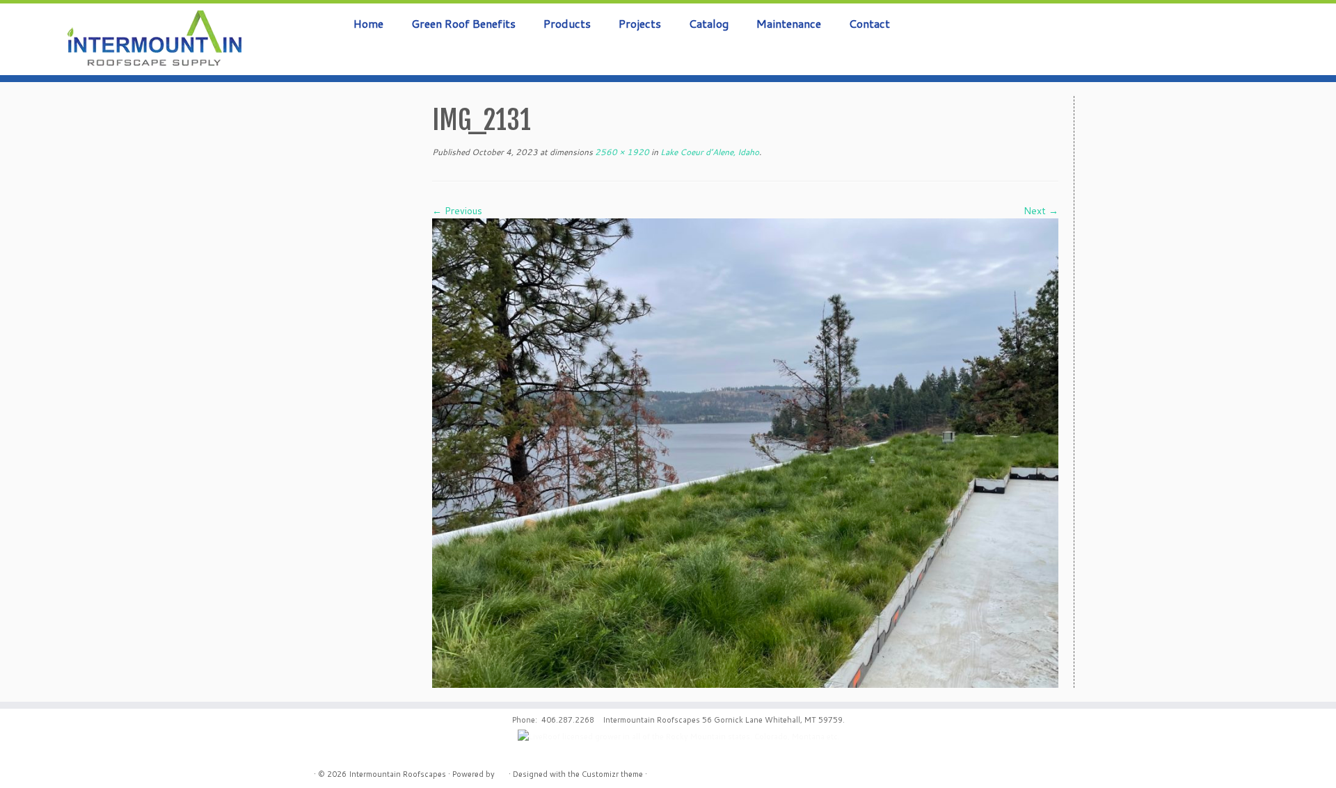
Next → (1041, 211)
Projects (640, 23)
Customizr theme (612, 774)
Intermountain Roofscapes (397, 774)
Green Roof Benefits (463, 23)
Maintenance (788, 23)
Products (567, 23)
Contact (869, 23)
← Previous (457, 211)
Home (368, 23)
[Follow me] (1294, 30)
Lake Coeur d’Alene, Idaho (708, 152)
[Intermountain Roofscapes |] (154, 39)
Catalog (709, 23)
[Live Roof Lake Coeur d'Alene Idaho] (745, 452)
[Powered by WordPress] (502, 771)
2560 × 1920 (621, 152)
